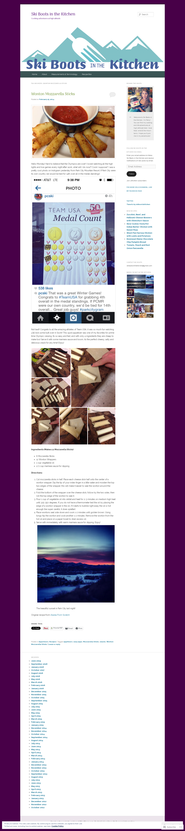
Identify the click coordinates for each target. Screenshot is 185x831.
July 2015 (35, 707)
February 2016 (38, 685)
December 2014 (39, 728)
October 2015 (37, 698)
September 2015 (39, 701)
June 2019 (36, 661)
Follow (131, 174)
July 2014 (35, 743)
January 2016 (37, 688)
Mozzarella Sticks (91, 642)
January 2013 (37, 798)
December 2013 (38, 765)
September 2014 (39, 737)
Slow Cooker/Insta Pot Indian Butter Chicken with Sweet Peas (139, 227)
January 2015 (37, 725)
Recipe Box (87, 74)
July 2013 (35, 780)
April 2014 (36, 752)
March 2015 (36, 719)
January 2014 (37, 762)
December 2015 (38, 691)
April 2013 (36, 789)
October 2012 (38, 807)
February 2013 (38, 795)
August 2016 (37, 673)
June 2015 (36, 710)
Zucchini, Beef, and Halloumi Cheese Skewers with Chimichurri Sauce (139, 217)
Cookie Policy (57, 826)
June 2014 (36, 746)
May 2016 (35, 679)
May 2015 (35, 713)
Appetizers (43, 642)
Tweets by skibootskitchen (138, 204)
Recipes (52, 642)
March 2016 (36, 682)
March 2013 (36, 792)
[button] (51, 363)
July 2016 (35, 676)
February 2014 (38, 759)
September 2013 (39, 774)
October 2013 (37, 771)
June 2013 (36, 783)
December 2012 (38, 801)
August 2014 (37, 740)
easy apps (77, 642)
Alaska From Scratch (60, 615)
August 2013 (37, 777)
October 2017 (37, 670)
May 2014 (35, 749)
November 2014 (39, 731)
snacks (103, 642)
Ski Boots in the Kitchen (53, 14)
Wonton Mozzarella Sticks (53, 94)
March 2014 (36, 755)
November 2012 (38, 804)
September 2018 (39, 664)
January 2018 (37, 667)
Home (34, 74)
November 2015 (38, 694)
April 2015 (36, 716)
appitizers (68, 642)
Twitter (130, 201)
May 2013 (35, 786)
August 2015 (37, 704)
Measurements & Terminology (64, 74)
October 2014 (38, 734)
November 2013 (38, 768)
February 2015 (38, 722)
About (44, 74)
